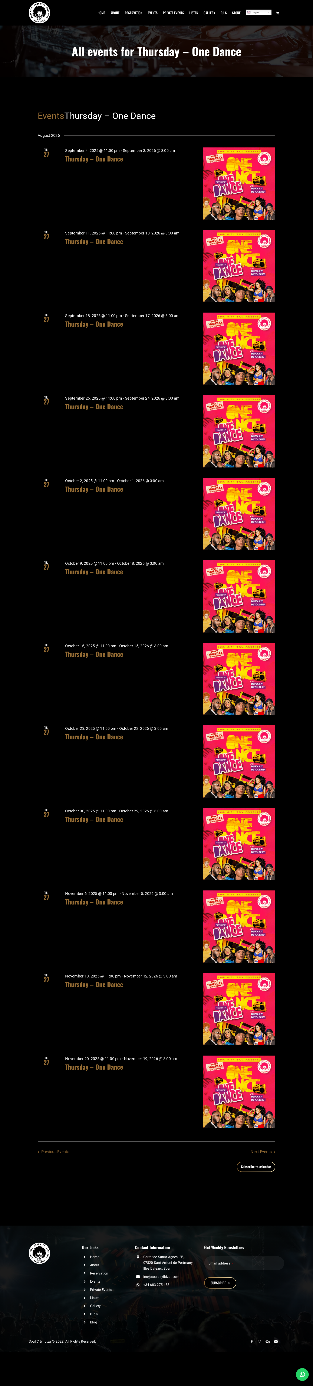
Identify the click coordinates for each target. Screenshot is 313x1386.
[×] (302, 1374)
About (94, 1265)
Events (51, 116)
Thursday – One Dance (94, 158)
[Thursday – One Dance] (239, 183)
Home (94, 1257)
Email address (220, 1263)
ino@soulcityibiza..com (161, 1277)
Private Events (101, 1290)
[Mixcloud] (268, 1341)
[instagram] (259, 1341)
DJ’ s (94, 1314)
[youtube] (276, 1341)
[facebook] (252, 1341)
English (256, 12)
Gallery (95, 1306)
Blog (93, 1322)
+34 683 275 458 (156, 1285)
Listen (94, 1298)
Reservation (99, 1273)
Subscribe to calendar (256, 1166)
